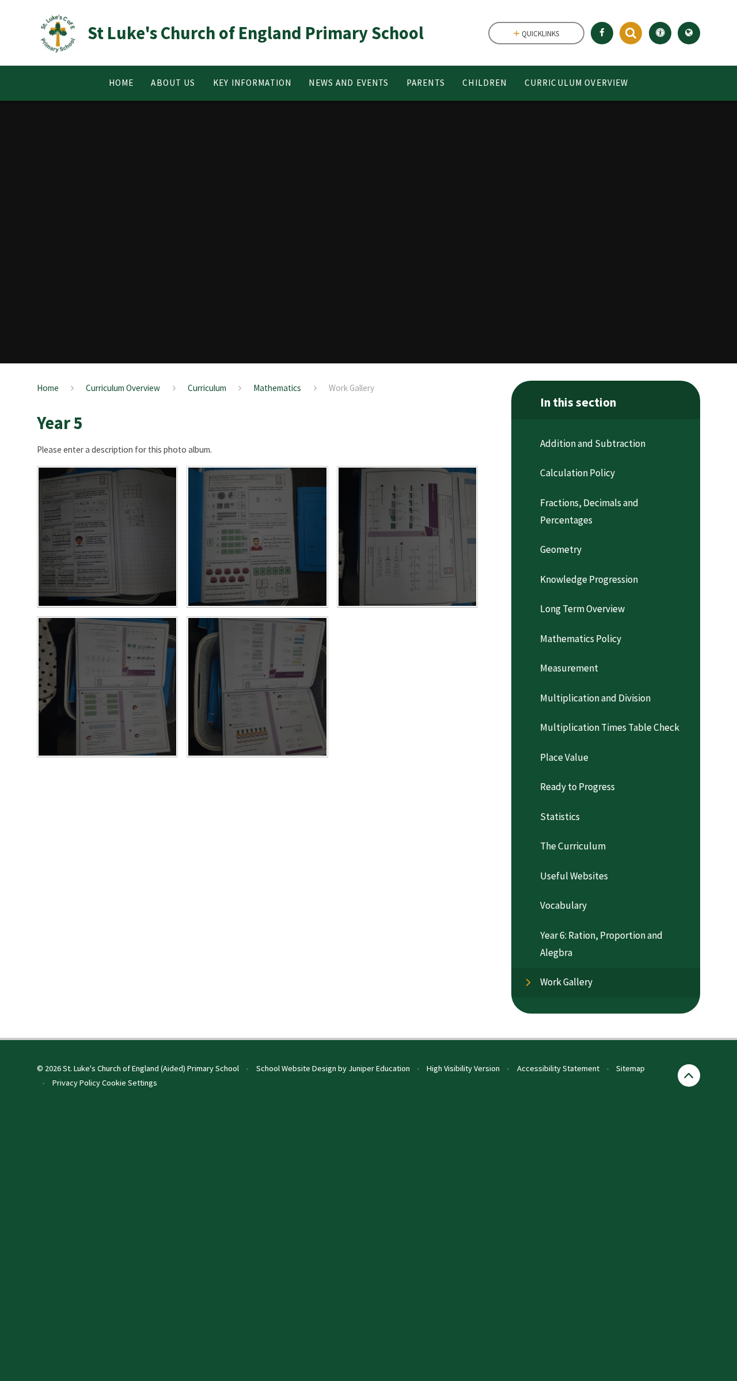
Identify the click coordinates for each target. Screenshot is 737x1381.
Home (48, 387)
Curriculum (207, 387)
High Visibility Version (463, 1068)
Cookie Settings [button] (129, 1083)
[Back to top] (689, 1075)
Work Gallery (351, 387)
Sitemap (630, 1068)
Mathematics (277, 387)
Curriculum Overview (123, 387)
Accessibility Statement (558, 1068)
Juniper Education (379, 1068)
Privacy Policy (76, 1083)
